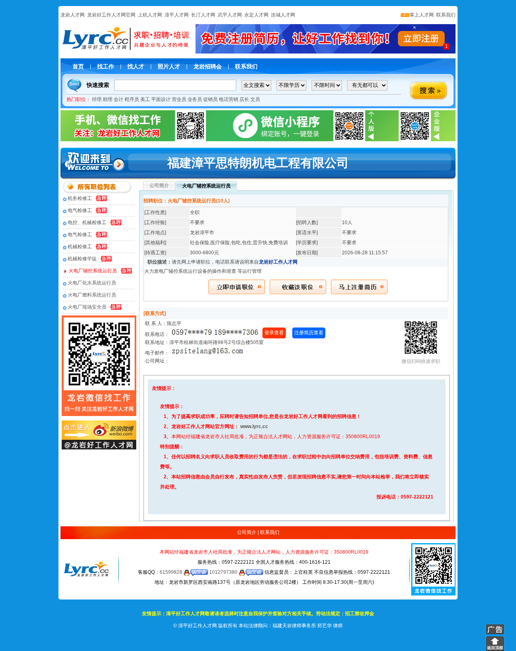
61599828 (171, 572)
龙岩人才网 (72, 15)
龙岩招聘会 (208, 66)
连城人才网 (283, 15)
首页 (78, 66)
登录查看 (274, 333)
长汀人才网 (203, 15)
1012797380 (224, 572)
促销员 (210, 99)
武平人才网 (230, 15)
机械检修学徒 (82, 259)
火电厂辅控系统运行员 (93, 271)
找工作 (105, 66)
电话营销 (228, 99)
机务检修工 (80, 198)
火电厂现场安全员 (87, 307)
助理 (107, 99)
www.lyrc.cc (254, 426)
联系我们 (445, 15)
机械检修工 (80, 246)
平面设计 (161, 99)
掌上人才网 (422, 15)
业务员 (194, 99)
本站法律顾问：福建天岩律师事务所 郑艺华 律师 (291, 625)
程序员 (132, 99)
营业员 (179, 99)
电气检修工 (80, 210)
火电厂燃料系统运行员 (92, 295)
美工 (145, 99)
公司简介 (246, 532)
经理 (97, 99)
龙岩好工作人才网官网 (111, 15)
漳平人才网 (176, 15)
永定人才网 (256, 15)
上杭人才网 (150, 15)
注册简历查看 (308, 333)
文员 (255, 99)
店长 (244, 99)
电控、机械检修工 (87, 222)
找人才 (135, 66)
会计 (118, 99)
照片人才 (169, 66)
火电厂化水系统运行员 (92, 283)
